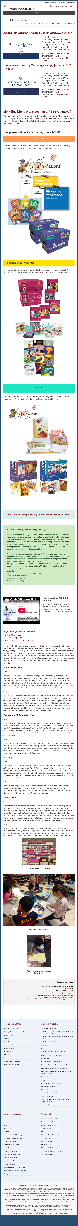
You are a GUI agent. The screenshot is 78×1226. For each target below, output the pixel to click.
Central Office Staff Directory (12, 1135)
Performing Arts (8, 1045)
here (67, 85)
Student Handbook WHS (49, 1096)
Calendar (47, 2)
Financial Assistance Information (51, 1055)
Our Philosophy (14, 635)
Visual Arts (6, 1054)
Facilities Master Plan (10, 1157)
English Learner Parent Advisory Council (54, 1122)
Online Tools (45, 1080)
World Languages (9, 1058)
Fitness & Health (8, 1035)
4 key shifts (38, 118)
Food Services (46, 1058)
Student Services (8, 1048)
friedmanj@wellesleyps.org (64, 993)
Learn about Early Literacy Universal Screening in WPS (39, 514)
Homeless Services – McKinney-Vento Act (54, 1065)
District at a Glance (9, 1141)
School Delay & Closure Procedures (14, 1170)
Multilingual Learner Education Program (16, 1032)
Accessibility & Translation (45, 1213)
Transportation (46, 1105)
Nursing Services (46, 1077)
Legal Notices (29, 1213)
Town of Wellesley (47, 1128)
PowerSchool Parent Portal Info (51, 1083)
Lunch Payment (71, 2)
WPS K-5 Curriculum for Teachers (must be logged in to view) (53, 999)
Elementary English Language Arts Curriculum (58, 995)
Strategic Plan (7, 1174)
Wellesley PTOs (46, 1144)
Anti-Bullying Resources (49, 1028)
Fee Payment (62, 2)
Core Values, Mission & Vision (13, 1138)
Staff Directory (54, 2)
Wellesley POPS (46, 1141)
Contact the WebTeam (38, 1185)
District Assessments (10, 1151)
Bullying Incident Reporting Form (53, 1042)
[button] (38, 13)
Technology (7, 1051)
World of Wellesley (47, 1154)
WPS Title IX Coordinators (27, 1197)
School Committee (9, 1122)
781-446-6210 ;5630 (66, 990)
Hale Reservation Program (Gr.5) (52, 1061)
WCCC (43, 1131)
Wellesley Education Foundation (51, 1135)
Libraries (6, 1038)
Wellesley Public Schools (22, 8)
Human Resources (9, 1164)
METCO (6, 1041)
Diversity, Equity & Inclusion (12, 1154)
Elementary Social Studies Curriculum (61, 997)
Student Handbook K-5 (48, 1090)
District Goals (7, 1148)
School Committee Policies (17, 1213)
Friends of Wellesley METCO (50, 1125)
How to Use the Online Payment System (54, 1068)
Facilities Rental (8, 1161)
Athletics (44, 1045)
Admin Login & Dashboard (60, 1213)
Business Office (8, 1128)
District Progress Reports (11, 1144)
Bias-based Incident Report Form (54, 1051)
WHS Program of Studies (11, 1064)
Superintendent (8, 1119)
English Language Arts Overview (19, 631)
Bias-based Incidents (48, 1049)
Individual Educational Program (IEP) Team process (37, 564)
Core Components (15, 638)
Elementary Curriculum (10, 1028)
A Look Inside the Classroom (20, 640)
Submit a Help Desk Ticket (51, 1185)
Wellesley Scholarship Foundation (52, 1151)
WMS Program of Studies (11, 1061)
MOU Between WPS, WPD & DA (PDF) (15, 1167)
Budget (5, 1125)
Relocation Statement (48, 1086)
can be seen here (61, 49)
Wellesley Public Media (48, 1148)
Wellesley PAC (46, 1138)
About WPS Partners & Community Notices (55, 1119)
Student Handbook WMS (49, 1093)
